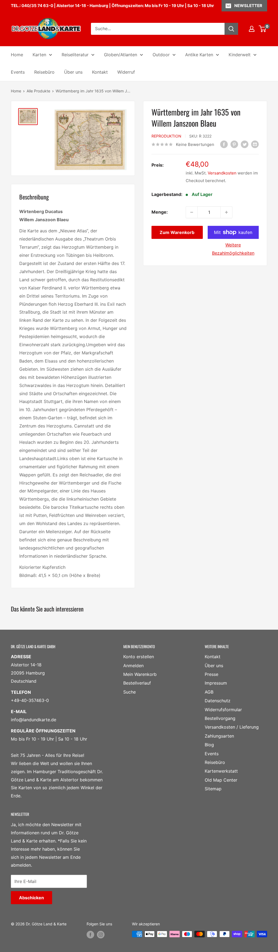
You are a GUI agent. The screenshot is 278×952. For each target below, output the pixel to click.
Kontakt (100, 72)
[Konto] (251, 29)
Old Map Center (221, 780)
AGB (209, 692)
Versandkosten (222, 173)
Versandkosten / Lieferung (232, 727)
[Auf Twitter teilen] (244, 144)
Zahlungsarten (219, 736)
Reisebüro (44, 72)
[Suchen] (231, 29)
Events (18, 72)
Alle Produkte (38, 91)
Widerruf (126, 72)
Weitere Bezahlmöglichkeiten (233, 249)
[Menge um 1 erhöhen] (226, 212)
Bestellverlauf (137, 683)
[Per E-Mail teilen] (255, 144)
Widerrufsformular (223, 709)
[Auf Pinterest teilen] (234, 144)
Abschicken (31, 897)
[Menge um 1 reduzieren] (191, 212)
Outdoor (161, 54)
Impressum (216, 683)
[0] (262, 29)
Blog (209, 744)
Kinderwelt (240, 54)
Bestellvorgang (220, 718)
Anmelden (133, 665)
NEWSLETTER (248, 5)
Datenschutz (217, 700)
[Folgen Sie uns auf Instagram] (101, 934)
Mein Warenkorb (140, 674)
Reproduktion (166, 136)
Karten (39, 54)
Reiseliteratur (75, 54)
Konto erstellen (138, 656)
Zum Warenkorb (177, 232)
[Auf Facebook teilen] (224, 144)
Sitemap (213, 788)
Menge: (159, 212)
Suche (129, 692)
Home (17, 54)
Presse (211, 674)
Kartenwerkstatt (221, 771)
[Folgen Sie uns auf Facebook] (90, 934)
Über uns (73, 72)
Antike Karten (199, 54)
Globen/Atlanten (120, 54)
